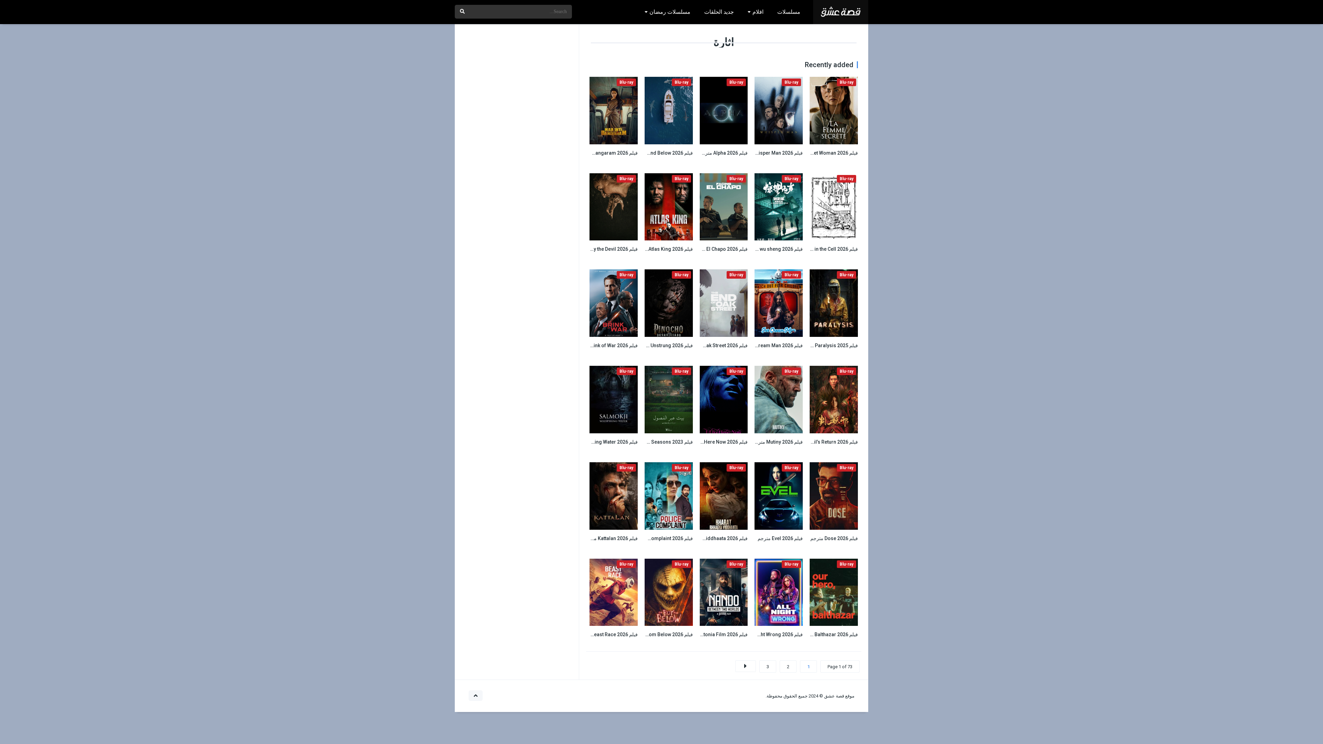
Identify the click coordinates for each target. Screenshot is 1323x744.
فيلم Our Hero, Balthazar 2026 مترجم (818, 634)
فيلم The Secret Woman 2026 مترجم (819, 153)
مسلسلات (788, 12)
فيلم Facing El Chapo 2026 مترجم (712, 249)
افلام (757, 12)
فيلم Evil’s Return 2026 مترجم (826, 442)
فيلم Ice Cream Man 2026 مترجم (768, 345)
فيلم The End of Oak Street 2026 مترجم (706, 345)
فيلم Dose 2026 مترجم (834, 538)
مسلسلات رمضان (669, 12)
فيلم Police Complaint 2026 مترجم (655, 538)
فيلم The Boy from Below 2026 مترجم (652, 634)
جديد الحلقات (719, 12)
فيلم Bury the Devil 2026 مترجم (605, 249)
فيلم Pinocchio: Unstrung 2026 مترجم (652, 345)
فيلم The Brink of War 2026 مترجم (601, 345)
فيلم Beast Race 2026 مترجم (607, 634)
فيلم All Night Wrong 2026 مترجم (767, 634)
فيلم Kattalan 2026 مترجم (611, 538)
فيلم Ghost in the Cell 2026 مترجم (822, 249)
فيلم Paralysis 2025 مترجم (829, 345)
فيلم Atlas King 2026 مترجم (663, 249)
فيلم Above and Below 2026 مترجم (655, 153)
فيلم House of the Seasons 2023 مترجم (650, 442)
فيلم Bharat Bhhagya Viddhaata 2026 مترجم (700, 538)
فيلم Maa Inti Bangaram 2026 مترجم (599, 153)
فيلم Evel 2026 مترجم (780, 538)
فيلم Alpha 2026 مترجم (723, 153)
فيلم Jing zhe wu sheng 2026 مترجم (764, 249)
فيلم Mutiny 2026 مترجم (777, 442)
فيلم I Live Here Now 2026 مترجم (712, 442)
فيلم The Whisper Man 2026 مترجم (765, 153)
